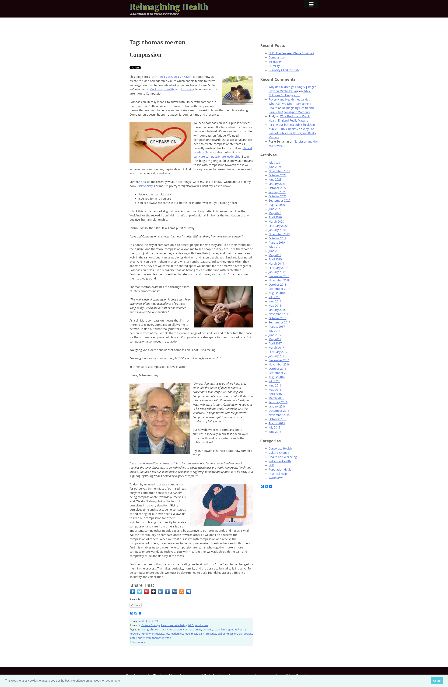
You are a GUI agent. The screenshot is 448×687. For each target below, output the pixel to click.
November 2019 (279, 234)
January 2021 (277, 192)
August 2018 (277, 293)
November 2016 (279, 364)
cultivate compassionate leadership (217, 156)
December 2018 (279, 276)
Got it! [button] (437, 680)
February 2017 (278, 352)
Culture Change (150, 625)
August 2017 (277, 327)
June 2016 (275, 385)
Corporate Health (280, 448)
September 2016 (279, 373)
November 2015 (279, 415)
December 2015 (279, 411)
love (187, 633)
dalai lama (221, 629)
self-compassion (227, 633)
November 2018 (279, 280)
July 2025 (274, 163)
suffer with (144, 638)
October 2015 (277, 419)
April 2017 (275, 343)
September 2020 (279, 200)
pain (201, 633)
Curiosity (156, 89)
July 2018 (274, 297)
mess (194, 633)
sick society (245, 633)
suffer (133, 638)
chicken (154, 629)
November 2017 (279, 314)
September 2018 (279, 289)
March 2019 (276, 263)
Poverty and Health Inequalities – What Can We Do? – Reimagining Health (290, 104)
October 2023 (277, 175)
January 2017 (277, 356)
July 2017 (274, 331)
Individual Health (280, 461)
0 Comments (137, 642)
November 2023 (279, 171)
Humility (168, 89)
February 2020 (278, 226)
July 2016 (274, 381)
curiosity (208, 629)
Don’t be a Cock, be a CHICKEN (171, 77)
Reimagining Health (169, 6)
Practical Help (278, 474)
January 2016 (277, 406)
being (145, 629)
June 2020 (275, 209)
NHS (191, 625)
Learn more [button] (113, 680)
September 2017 (279, 322)
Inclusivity (187, 89)
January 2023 (277, 184)
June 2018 (275, 301)
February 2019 (278, 268)
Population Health (281, 469)
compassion (174, 629)
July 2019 (274, 247)
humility (146, 633)
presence (210, 633)
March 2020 (276, 221)
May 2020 (275, 213)
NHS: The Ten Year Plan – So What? (291, 53)
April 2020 (275, 217)
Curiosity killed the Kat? (284, 70)
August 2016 (277, 377)
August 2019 (277, 242)
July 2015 (274, 427)
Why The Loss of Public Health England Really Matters (292, 133)
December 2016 (279, 360)
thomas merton (161, 638)
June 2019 (275, 251)
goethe (232, 629)
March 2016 (276, 398)
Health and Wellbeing (174, 625)
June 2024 (275, 167)
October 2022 (277, 188)
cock (163, 629)
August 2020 (277, 205)
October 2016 (277, 369)
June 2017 (275, 335)
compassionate (192, 629)
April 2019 (275, 259)
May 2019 (275, 255)
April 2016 (275, 394)
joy (167, 633)
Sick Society (145, 186)
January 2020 (277, 230)
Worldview (201, 625)
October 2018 (277, 284)
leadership (177, 633)
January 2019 (277, 272)
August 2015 (277, 423)
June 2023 (275, 179)
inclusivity (158, 633)
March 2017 (276, 348)
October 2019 (277, 238)
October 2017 (277, 318)
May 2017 (275, 339)
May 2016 (275, 390)
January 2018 (277, 310)
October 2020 (277, 196)
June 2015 (275, 432)
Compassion (146, 54)
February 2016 (278, 402)
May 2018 (275, 306)
